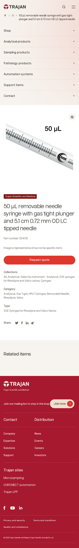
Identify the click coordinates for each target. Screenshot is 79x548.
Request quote (39, 260)
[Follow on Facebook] (4, 507)
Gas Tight (22, 294)
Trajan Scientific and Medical (20, 196)
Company (9, 434)
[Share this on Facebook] (22, 324)
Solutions (9, 448)
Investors (40, 455)
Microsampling (13, 478)
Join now (60, 403)
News (38, 434)
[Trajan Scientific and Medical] (22, 6)
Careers (39, 448)
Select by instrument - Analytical (39, 277)
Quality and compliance (15, 527)
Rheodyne (9, 298)
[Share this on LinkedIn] (27, 324)
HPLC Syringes (37, 294)
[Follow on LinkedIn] (20, 507)
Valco (20, 298)
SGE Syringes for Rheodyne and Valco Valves (30, 311)
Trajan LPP (10, 492)
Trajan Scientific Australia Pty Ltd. (42, 538)
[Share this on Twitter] (17, 324)
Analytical (13, 277)
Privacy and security (14, 520)
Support (8, 455)
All (12, 15)
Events (39, 441)
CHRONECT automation (19, 485)
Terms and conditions (44, 520)
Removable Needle (58, 294)
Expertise (9, 441)
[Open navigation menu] (73, 7)
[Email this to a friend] (32, 324)
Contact (10, 420)
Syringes (46, 281)
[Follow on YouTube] (12, 507)
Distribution (44, 420)
